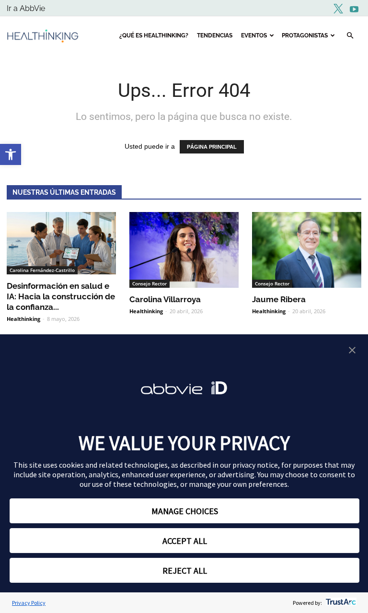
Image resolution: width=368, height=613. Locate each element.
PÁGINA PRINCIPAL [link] (212, 147)
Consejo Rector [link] (149, 283)
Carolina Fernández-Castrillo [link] (42, 270)
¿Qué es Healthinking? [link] (153, 35)
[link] (10, 154)
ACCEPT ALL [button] (184, 540)
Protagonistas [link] (305, 35)
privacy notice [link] (255, 465)
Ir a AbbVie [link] (26, 8)
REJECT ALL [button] (184, 570)
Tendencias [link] (214, 35)
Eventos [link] (254, 35)
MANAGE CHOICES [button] (184, 511)
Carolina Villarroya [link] (165, 299)
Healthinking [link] (23, 318)
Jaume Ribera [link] (279, 299)
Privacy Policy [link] (29, 602)
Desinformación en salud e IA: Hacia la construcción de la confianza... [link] (61, 296)
